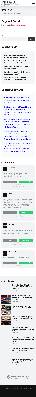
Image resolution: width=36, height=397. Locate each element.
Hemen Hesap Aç (26, 181)
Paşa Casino (8, 103)
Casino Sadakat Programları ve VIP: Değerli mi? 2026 (23, 349)
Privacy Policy (11, 393)
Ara (2, 36)
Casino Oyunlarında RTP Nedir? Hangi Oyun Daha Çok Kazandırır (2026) (23, 339)
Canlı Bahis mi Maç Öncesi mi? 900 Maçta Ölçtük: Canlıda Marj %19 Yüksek (22, 361)
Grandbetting (13, 252)
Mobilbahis (12, 167)
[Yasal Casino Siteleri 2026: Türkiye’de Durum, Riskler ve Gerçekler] (6, 303)
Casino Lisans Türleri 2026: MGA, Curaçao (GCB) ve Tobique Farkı (15, 79)
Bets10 (11, 224)
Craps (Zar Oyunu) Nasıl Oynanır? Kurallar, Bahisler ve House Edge (15, 56)
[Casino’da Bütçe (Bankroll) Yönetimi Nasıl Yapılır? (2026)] (6, 314)
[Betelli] (5, 197)
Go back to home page (18, 25)
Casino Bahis (8, 2)
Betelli (11, 193)
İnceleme (10, 181)
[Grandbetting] (5, 255)
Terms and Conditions (22, 393)
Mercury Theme (18, 390)
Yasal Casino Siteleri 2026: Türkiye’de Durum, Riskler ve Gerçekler (17, 62)
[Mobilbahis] (5, 171)
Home (4, 13)
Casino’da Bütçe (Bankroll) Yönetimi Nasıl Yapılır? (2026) (16, 67)
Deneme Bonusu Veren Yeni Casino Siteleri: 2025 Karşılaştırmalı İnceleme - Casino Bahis (16, 133)
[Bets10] (5, 227)
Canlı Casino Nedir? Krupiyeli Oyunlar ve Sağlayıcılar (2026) (17, 73)
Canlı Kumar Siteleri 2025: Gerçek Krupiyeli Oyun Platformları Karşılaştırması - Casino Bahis (18, 145)
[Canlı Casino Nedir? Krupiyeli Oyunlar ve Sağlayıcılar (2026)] (6, 324)
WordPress (29, 388)
